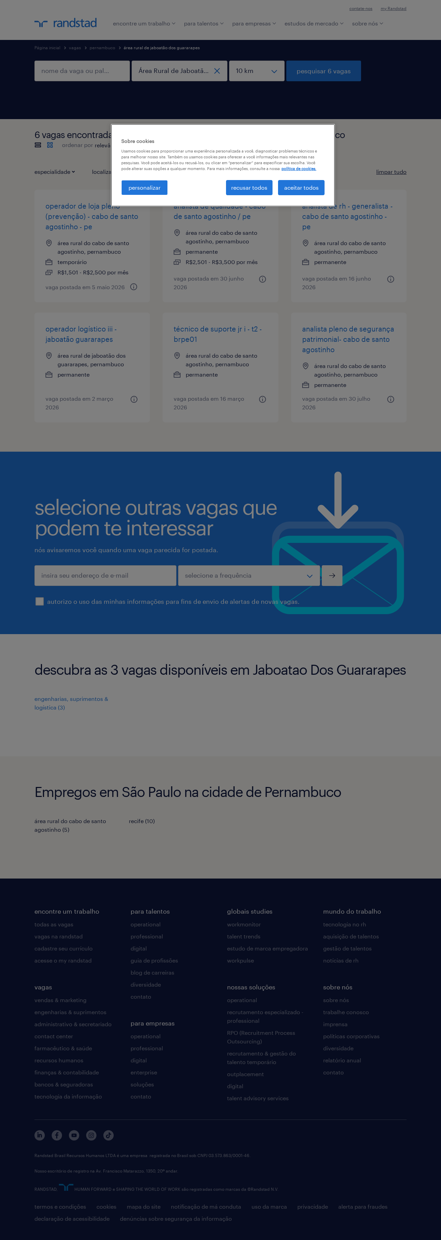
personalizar (145, 187)
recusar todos (249, 187)
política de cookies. (298, 168)
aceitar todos (301, 187)
